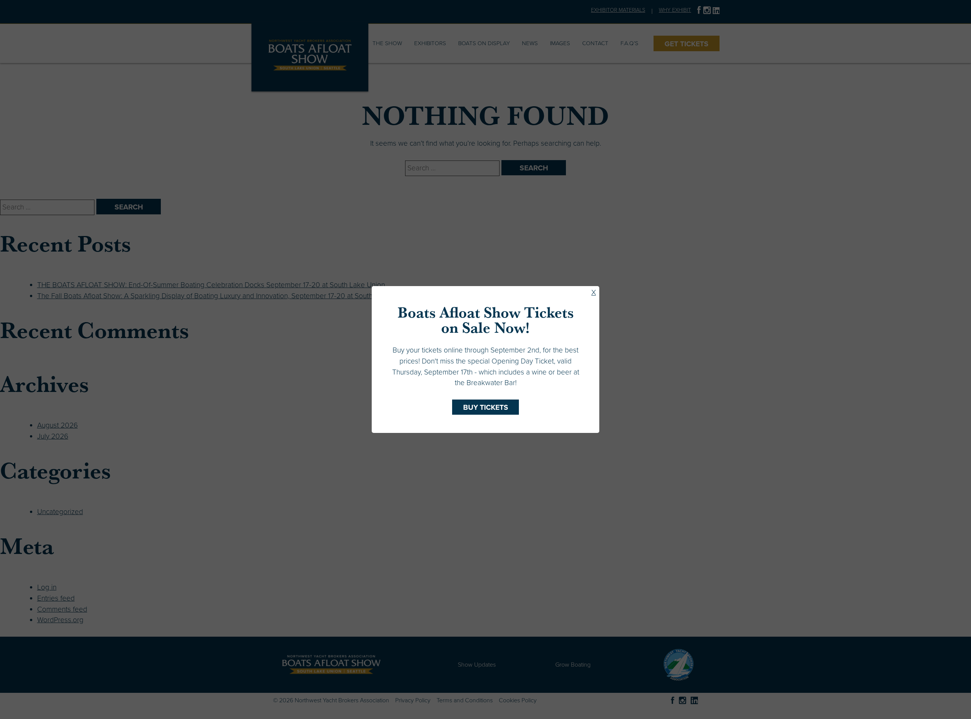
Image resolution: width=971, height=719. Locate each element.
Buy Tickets (485, 407)
